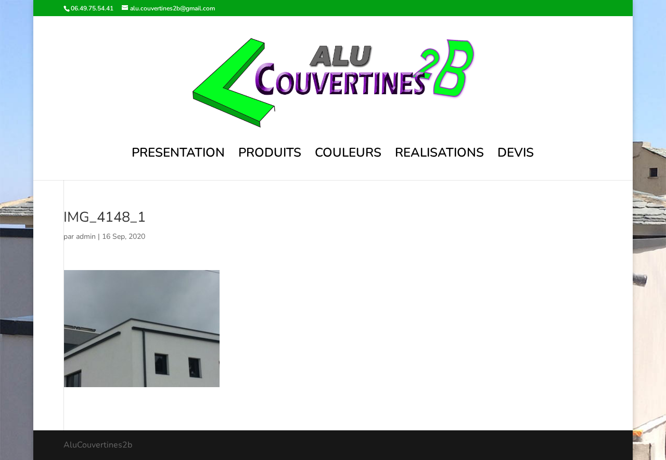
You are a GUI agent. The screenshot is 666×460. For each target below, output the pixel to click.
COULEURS (348, 155)
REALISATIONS (439, 155)
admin (86, 236)
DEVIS (515, 155)
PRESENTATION (178, 155)
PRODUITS (269, 155)
